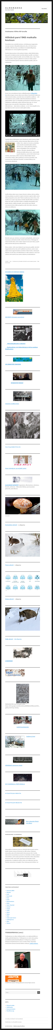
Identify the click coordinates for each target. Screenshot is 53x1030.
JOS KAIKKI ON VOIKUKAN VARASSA (14, 271)
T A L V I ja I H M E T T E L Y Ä (12, 447)
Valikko (44, 8)
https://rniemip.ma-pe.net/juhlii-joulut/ (15, 468)
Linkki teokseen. (33, 943)
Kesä (8, 897)
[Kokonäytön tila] (38, 135)
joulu (8, 894)
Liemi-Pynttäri (10, 905)
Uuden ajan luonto (11, 917)
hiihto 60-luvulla (26, 261)
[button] (22, 123)
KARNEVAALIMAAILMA (23, 727)
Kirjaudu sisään (10, 1005)
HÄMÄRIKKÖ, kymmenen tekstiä (13, 765)
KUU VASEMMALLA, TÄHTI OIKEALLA (15, 784)
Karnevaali (9, 896)
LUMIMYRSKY (9, 661)
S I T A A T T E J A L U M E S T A (13, 793)
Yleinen (8, 923)
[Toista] (7, 135)
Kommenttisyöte (11, 1009)
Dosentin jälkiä (10, 890)
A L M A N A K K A (13, 8)
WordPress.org (10, 1011)
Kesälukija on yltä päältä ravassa (13, 1022)
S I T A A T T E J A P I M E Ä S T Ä (13, 802)
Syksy (8, 914)
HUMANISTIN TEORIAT (17, 383)
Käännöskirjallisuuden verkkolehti (15, 343)
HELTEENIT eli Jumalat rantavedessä (14, 317)
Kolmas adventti (9, 599)
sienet (8, 912)
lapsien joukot (33, 261)
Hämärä (9, 892)
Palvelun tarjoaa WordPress (19, 1026)
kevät (8, 899)
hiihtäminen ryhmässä (17, 261)
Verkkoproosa (10, 919)
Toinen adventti (9, 565)
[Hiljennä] (36, 135)
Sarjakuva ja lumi (30, 736)
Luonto (8, 907)
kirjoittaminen (10, 901)
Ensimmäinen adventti (11, 525)
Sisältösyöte (10, 1007)
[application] (22, 124)
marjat (8, 908)
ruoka (8, 910)
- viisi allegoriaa (13, 639)
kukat (8, 903)
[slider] (21, 135)
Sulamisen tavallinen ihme (12, 403)
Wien (8, 921)
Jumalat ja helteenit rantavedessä (14, 1018)
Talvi (11, 261)
